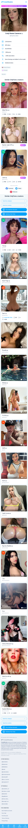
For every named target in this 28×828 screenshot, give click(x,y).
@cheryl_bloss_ (5, 798)
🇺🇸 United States (6, 67)
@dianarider (4, 793)
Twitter (19, 188)
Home (3, 826)
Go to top (25, 826)
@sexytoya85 (5, 777)
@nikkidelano (4, 766)
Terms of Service (5, 818)
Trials (14, 826)
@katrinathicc (5, 761)
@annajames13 (5, 782)
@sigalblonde (5, 796)
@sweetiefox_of (5, 788)
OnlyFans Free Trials (10, 214)
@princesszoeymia (6, 774)
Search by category (7, 201)
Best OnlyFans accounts (7, 810)
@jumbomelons (5, 771)
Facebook (10, 188)
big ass (4, 74)
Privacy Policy (5, 820)
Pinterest (15, 191)
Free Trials (4, 813)
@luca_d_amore (5, 779)
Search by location (7, 205)
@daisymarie (4, 764)
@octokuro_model (6, 791)
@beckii (3, 769)
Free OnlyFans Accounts (11, 209)
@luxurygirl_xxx (5, 801)
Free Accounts (5, 815)
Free (8, 826)
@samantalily (5, 803)
